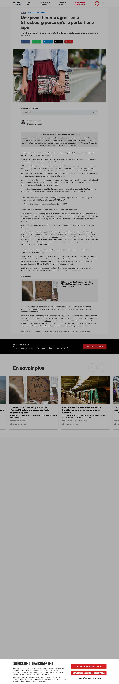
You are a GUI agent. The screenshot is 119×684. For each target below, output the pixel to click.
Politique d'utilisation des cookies (89, 678)
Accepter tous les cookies (89, 666)
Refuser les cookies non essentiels (89, 673)
